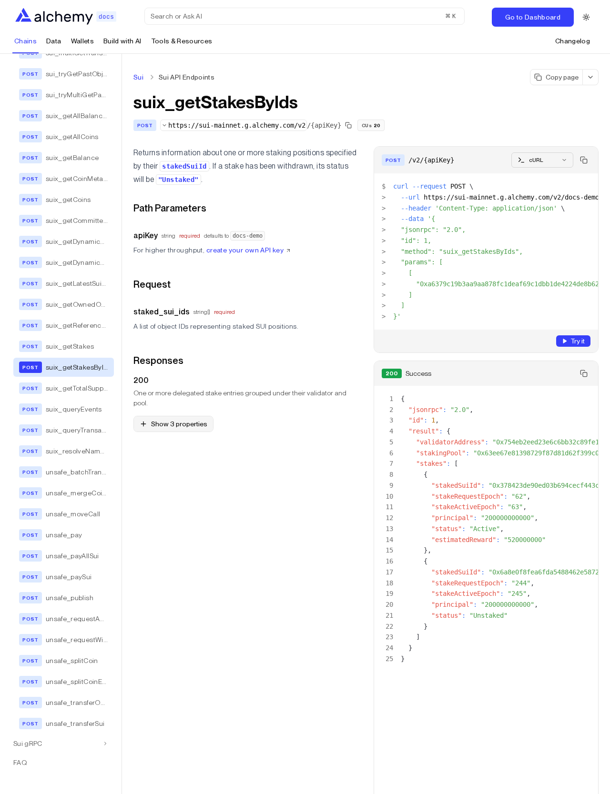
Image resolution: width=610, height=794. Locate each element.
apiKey (145, 235)
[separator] (122, 424)
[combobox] (233, 125)
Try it (577, 341)
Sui (138, 77)
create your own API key (245, 250)
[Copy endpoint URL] (348, 125)
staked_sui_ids (161, 311)
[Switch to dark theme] (586, 17)
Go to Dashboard (532, 17)
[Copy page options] (591, 77)
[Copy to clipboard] (583, 160)
